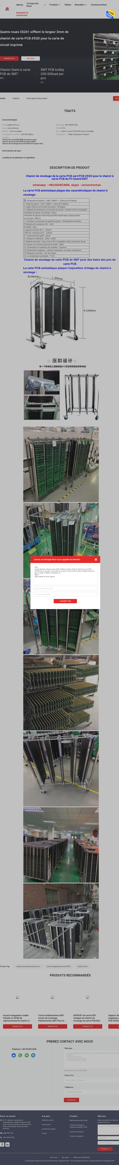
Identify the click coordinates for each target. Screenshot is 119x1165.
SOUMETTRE (65, 601)
